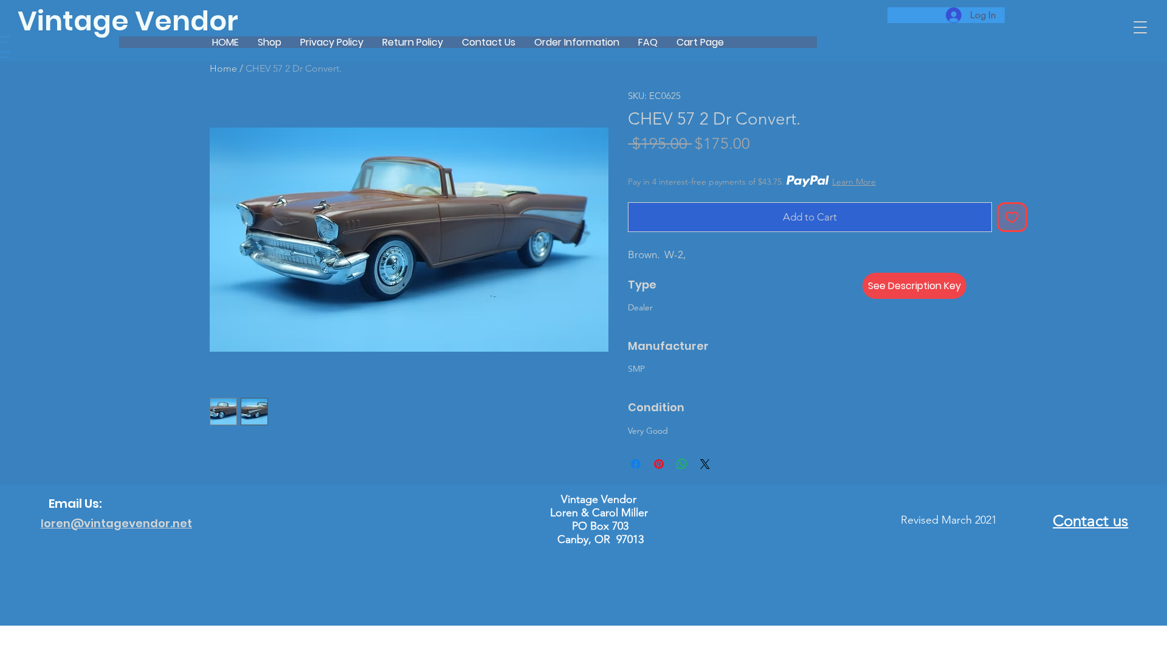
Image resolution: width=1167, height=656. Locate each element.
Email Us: (75, 503)
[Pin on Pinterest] (659, 464)
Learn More (854, 181)
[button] (1140, 27)
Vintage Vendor (128, 21)
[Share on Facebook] (635, 464)
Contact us (1090, 520)
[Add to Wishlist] (1012, 217)
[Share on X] (705, 464)
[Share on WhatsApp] (682, 464)
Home (223, 68)
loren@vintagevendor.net (116, 523)
